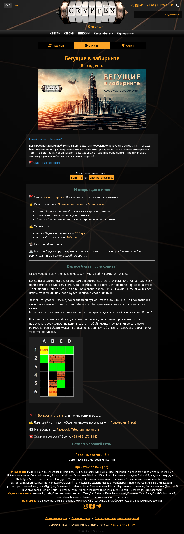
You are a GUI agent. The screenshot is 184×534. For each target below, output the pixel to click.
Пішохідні (58, 45)
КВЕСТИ (55, 33)
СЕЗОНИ (69, 33)
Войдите (76, 177)
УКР (7, 5)
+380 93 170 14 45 (160, 5)
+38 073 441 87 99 (123, 524)
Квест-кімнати (103, 33)
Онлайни (94, 45)
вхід (166, 14)
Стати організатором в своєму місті (117, 518)
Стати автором (81, 518)
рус (17, 5)
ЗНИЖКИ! (84, 33)
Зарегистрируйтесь (101, 177)
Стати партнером (56, 518)
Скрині (130, 45)
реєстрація (174, 14)
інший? (100, 27)
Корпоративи (125, 33)
